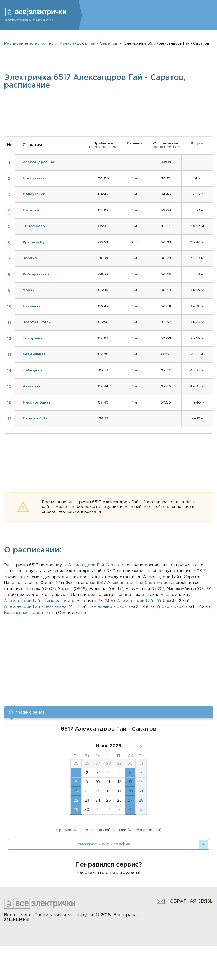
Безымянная (34, 354)
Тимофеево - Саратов (111, 606)
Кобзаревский (36, 274)
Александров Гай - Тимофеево (36, 600)
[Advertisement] (108, 655)
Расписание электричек (28, 43)
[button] (108, 712)
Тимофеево (34, 226)
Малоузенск (34, 194)
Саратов (114, 565)
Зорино (30, 258)
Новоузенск (34, 178)
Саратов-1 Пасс (37, 418)
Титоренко (33, 338)
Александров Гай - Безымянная (36, 606)
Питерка (31, 210)
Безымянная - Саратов (27, 612)
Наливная (31, 306)
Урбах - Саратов (173, 606)
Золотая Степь (37, 322)
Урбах (28, 290)
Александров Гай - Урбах (143, 600)
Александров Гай (86, 565)
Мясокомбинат (37, 402)
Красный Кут (35, 242)
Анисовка (32, 386)
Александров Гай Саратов (134, 582)
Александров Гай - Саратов (88, 43)
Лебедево (32, 370)
